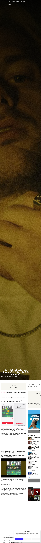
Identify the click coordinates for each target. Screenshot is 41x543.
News (33, 463)
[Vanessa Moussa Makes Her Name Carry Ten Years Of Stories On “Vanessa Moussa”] (30, 467)
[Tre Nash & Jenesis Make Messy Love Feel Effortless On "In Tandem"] (31, 492)
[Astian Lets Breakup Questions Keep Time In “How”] (30, 453)
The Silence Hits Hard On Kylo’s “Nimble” (36, 437)
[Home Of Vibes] (37, 492)
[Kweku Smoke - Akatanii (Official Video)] (37, 498)
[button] (39, 531)
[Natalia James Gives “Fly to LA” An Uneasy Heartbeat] (30, 473)
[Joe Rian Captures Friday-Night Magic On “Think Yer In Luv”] (30, 457)
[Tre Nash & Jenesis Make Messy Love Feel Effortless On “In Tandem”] (30, 442)
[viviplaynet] (4, 3)
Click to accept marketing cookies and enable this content (14, 468)
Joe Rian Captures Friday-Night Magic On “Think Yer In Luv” (36, 457)
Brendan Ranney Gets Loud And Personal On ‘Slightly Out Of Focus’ (36, 447)
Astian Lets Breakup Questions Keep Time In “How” (36, 453)
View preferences (35, 538)
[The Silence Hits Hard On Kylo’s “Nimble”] (30, 438)
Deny (27, 538)
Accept (19, 538)
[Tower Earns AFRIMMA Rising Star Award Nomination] (30, 462)
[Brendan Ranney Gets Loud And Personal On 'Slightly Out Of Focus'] (31, 498)
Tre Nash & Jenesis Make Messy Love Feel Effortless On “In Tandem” (36, 442)
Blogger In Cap (36, 463)
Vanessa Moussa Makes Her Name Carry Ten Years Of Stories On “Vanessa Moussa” (36, 467)
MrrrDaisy (11, 376)
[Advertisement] (13, 443)
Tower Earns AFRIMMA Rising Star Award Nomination (36, 462)
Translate (35, 386)
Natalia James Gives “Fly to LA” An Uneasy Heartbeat (36, 473)
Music (2, 376)
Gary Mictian (3, 392)
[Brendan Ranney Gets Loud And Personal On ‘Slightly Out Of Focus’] (30, 447)
